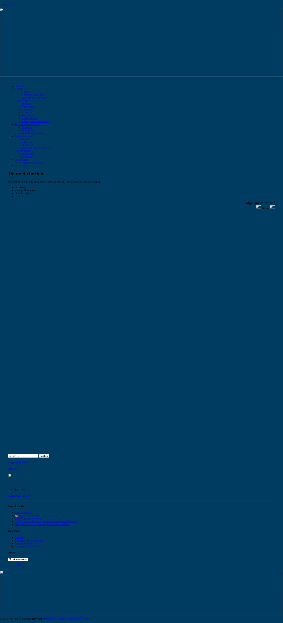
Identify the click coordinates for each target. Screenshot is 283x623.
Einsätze (25, 92)
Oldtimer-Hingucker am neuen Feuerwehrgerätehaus (42, 524)
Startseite (19, 86)
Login (10, 4)
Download (20, 165)
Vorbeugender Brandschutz (35, 121)
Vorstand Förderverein (32, 162)
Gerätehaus (27, 130)
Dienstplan (26, 112)
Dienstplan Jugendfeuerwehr (36, 148)
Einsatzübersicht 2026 (32, 94)
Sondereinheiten (29, 118)
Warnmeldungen (17, 462)
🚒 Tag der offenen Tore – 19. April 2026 (36, 515)
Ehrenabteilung (22, 150)
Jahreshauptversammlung (28, 518)
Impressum (49, 618)
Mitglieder (26, 142)
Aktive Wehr (21, 100)
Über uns (26, 103)
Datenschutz (74, 618)
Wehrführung (28, 106)
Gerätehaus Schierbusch (33, 133)
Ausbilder (26, 139)
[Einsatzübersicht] (18, 484)
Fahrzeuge (26, 127)
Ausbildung (27, 115)
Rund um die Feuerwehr (34, 97)
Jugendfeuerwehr (24, 136)
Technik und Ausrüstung (27, 124)
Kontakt (61, 618)
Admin (86, 618)
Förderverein (21, 159)
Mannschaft (27, 109)
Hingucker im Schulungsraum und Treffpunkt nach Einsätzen (46, 521)
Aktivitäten (27, 145)
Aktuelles (20, 89)
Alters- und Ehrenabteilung (29, 540)
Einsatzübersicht (19, 496)
